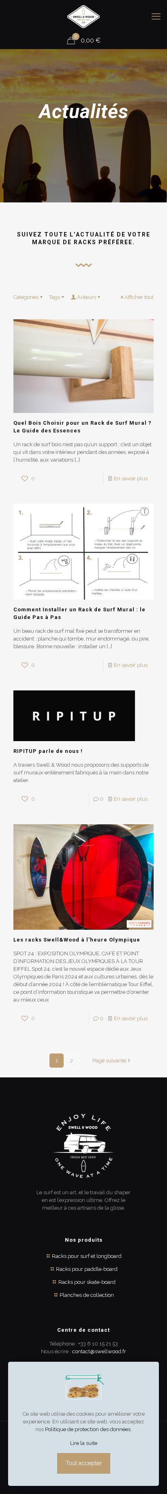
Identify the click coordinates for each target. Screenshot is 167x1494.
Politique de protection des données (88, 1429)
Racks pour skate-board (87, 1282)
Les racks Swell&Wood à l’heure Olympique (76, 940)
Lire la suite (83, 1443)
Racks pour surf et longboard (87, 1256)
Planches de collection (87, 1295)
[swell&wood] (83, 16)
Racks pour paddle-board (87, 1269)
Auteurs (86, 297)
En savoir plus (131, 478)
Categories (26, 297)
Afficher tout (139, 297)
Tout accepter (84, 1463)
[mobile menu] (156, 16)
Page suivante (109, 1061)
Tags (54, 297)
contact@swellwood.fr (99, 1351)
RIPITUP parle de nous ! (48, 751)
